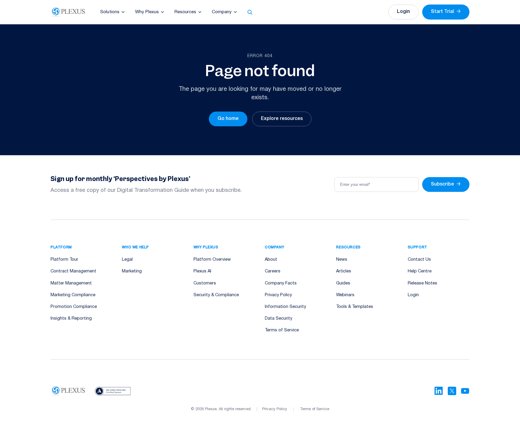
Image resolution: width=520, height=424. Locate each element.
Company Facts (281, 283)
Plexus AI (202, 271)
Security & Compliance (216, 295)
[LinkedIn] (439, 391)
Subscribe (446, 184)
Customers (204, 283)
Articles (343, 271)
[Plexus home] (68, 12)
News (341, 260)
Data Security (278, 319)
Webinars (345, 295)
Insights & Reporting (71, 319)
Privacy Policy (278, 295)
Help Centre (420, 271)
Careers (272, 271)
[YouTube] (465, 391)
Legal (127, 260)
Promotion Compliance (74, 307)
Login (403, 12)
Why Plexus (147, 12)
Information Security (285, 307)
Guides (343, 283)
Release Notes (422, 283)
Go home (228, 119)
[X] (452, 391)
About (271, 260)
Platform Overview (212, 260)
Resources (185, 12)
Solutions (109, 12)
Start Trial (446, 12)
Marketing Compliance (73, 295)
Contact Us (419, 260)
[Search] (249, 12)
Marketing (132, 271)
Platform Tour (64, 260)
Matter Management (71, 283)
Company (222, 12)
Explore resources (282, 119)
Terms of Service (282, 330)
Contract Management (73, 271)
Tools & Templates (354, 307)
